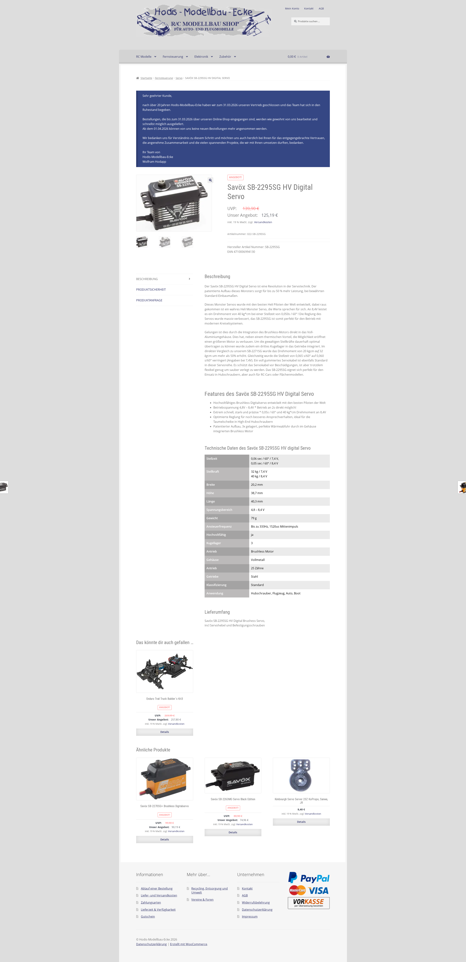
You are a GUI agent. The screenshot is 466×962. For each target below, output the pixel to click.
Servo (179, 78)
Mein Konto (292, 8)
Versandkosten (263, 222)
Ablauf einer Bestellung (157, 888)
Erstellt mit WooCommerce (188, 944)
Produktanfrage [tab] (149, 300)
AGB (321, 8)
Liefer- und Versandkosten (159, 895)
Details (164, 732)
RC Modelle (143, 57)
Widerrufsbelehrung (256, 902)
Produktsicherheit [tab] (151, 290)
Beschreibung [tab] (147, 279)
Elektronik (201, 57)
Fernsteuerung (173, 57)
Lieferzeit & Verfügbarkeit (158, 910)
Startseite (146, 78)
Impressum (250, 917)
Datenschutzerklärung (257, 910)
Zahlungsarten (151, 902)
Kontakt (308, 8)
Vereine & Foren (202, 900)
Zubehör (225, 57)
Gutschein (148, 917)
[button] (210, 180)
